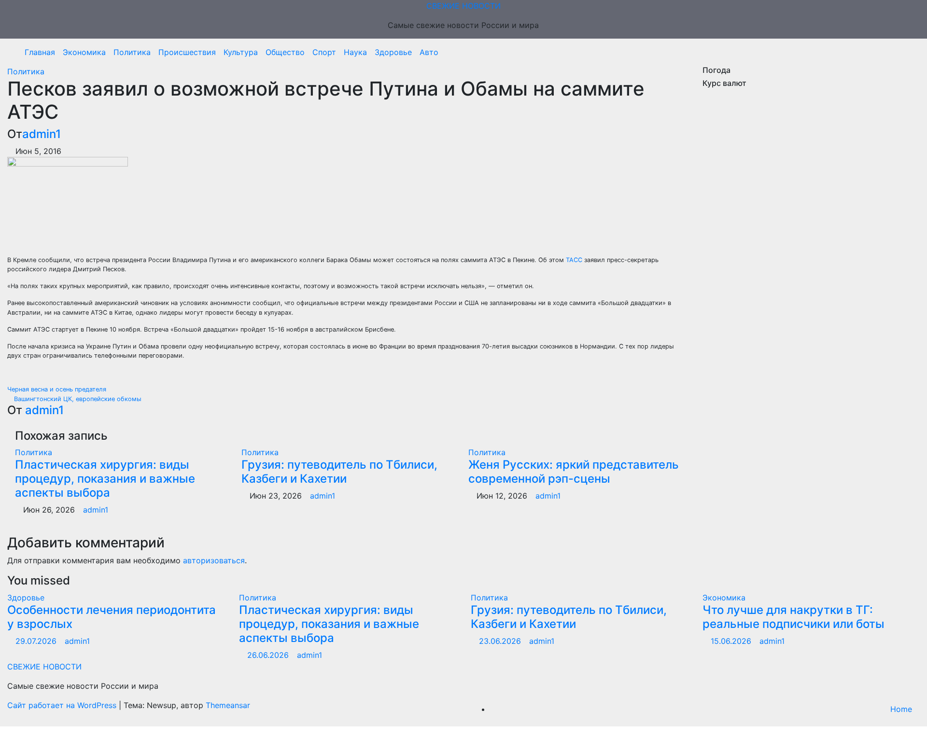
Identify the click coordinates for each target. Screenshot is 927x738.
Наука (355, 52)
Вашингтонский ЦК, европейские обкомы (76, 399)
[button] (909, 52)
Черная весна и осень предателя (57, 389)
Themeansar (228, 705)
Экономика (84, 52)
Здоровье (393, 52)
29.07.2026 (37, 641)
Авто (429, 52)
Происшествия (187, 52)
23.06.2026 (501, 641)
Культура (241, 52)
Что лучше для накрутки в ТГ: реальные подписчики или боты (793, 617)
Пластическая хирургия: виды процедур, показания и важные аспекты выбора (105, 479)
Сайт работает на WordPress (63, 705)
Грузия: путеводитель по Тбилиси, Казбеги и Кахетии (339, 472)
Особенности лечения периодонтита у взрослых (111, 617)
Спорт (324, 52)
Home (901, 709)
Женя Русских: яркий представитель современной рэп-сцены (573, 472)
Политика (132, 52)
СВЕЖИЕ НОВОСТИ (463, 6)
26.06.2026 (269, 655)
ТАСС (574, 260)
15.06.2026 (732, 641)
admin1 (41, 134)
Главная (40, 52)
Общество (285, 52)
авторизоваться (214, 560)
